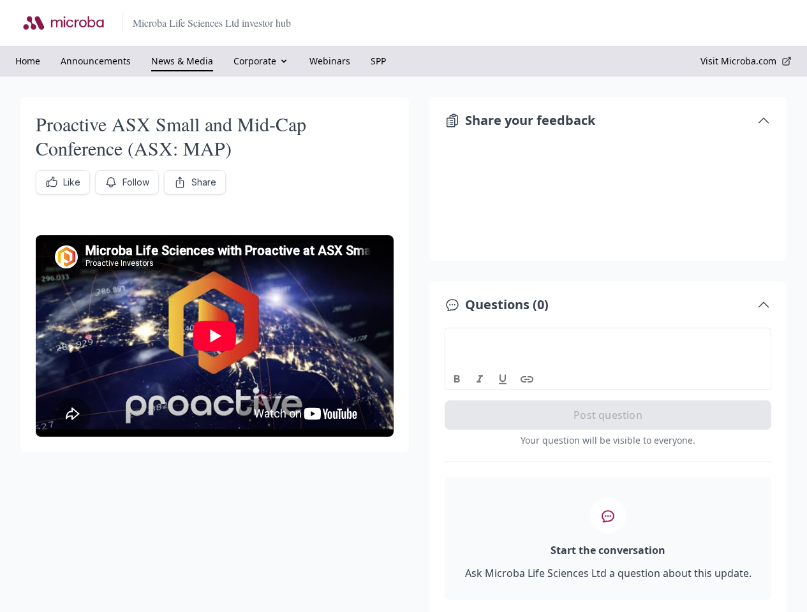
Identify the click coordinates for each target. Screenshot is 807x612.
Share (203, 182)
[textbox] (608, 339)
